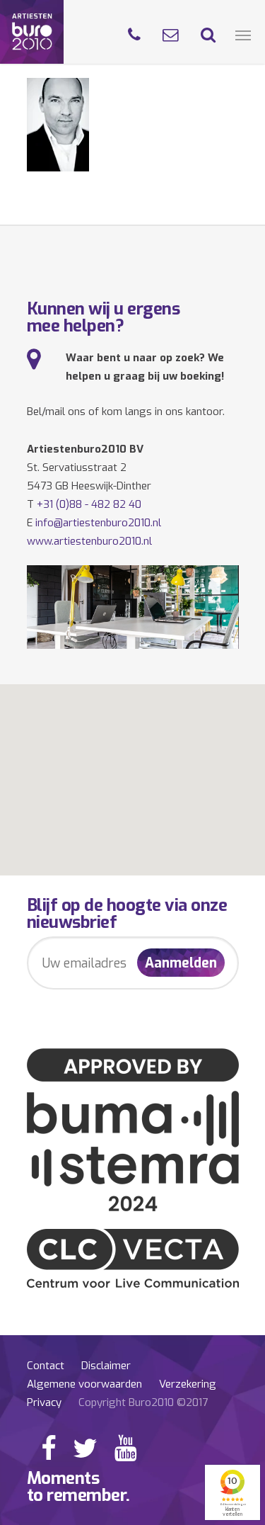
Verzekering (187, 1384)
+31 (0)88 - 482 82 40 (89, 504)
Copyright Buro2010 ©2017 (143, 1402)
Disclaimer (106, 1366)
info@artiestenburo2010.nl (98, 523)
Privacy (44, 1402)
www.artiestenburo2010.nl (89, 541)
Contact (45, 1366)
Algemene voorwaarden (84, 1384)
